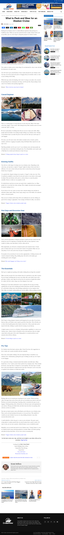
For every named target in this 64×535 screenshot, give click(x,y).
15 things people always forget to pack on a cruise (16, 154)
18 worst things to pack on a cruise (13, 338)
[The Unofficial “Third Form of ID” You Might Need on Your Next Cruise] (7, 494)
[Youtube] (62, 1)
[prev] (37, 457)
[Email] (31, 28)
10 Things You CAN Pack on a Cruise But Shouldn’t (48, 39)
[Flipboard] (27, 28)
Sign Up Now (24, 440)
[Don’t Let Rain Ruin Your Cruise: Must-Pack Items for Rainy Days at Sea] (21, 494)
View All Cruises (21, 451)
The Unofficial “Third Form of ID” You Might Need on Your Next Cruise (7, 501)
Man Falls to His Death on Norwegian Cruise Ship (20, 457)
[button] (61, 11)
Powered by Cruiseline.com (21, 453)
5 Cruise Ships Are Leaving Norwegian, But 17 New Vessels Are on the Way (55, 57)
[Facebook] (55, 1)
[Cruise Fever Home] (8, 7)
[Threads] (15, 28)
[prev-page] (44, 77)
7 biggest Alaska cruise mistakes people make (15, 203)
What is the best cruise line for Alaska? (15, 87)
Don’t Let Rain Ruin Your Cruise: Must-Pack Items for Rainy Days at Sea (21, 501)
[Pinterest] (58, 1)
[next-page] (46, 77)
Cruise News (53, 51)
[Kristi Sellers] (2, 24)
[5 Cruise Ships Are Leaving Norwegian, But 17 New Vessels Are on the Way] (47, 58)
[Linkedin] (11, 28)
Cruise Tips (3, 15)
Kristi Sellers (16, 464)
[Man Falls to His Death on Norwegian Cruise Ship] (47, 51)
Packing (7, 15)
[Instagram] (56, 1)
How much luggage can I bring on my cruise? (15, 261)
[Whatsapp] (23, 28)
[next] (39, 457)
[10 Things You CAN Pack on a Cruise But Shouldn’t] (35, 494)
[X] (60, 1)
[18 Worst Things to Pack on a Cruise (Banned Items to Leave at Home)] (58, 34)
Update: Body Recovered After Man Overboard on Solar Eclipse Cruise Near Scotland (55, 71)
